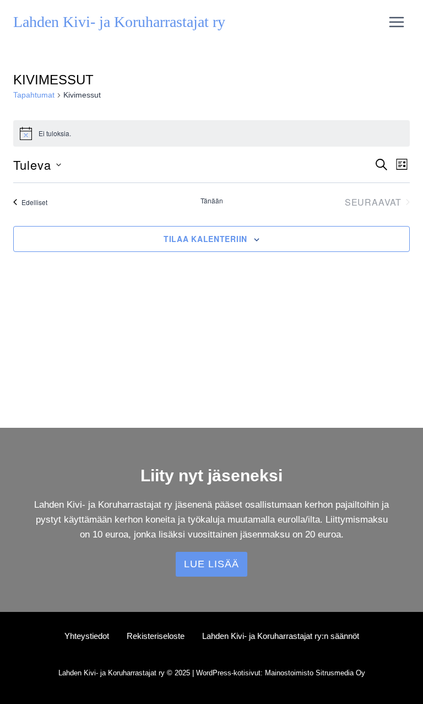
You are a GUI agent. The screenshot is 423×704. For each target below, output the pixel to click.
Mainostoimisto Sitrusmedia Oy (315, 673)
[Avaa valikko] (396, 22)
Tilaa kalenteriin (205, 238)
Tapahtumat (34, 94)
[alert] (211, 133)
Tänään (211, 200)
